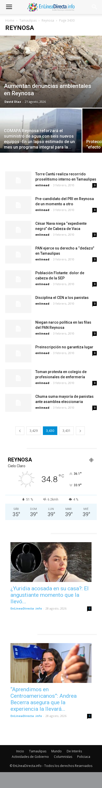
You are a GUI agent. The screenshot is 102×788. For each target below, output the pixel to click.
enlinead (42, 185)
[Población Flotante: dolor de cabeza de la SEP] (18, 279)
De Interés (74, 751)
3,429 (34, 430)
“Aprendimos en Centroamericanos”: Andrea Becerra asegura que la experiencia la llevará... (43, 699)
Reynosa (48, 20)
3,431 (67, 430)
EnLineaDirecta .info (26, 608)
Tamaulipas (28, 20)
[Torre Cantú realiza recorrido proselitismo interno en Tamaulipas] (18, 180)
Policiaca (83, 756)
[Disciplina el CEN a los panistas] (18, 304)
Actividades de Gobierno (30, 756)
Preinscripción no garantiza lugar (64, 347)
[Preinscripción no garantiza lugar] (18, 353)
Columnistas (63, 756)
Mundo (56, 751)
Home (9, 20)
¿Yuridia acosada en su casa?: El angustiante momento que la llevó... (49, 595)
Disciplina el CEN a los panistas (62, 298)
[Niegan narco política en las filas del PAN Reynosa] (18, 329)
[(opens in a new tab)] (51, 562)
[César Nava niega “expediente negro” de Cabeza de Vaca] (18, 230)
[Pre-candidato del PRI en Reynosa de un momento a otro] (18, 205)
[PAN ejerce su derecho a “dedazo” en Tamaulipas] (18, 255)
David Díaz (12, 102)
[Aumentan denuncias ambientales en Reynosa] (51, 72)
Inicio (20, 751)
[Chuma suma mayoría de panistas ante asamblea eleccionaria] (18, 403)
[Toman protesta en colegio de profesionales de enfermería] (18, 378)
